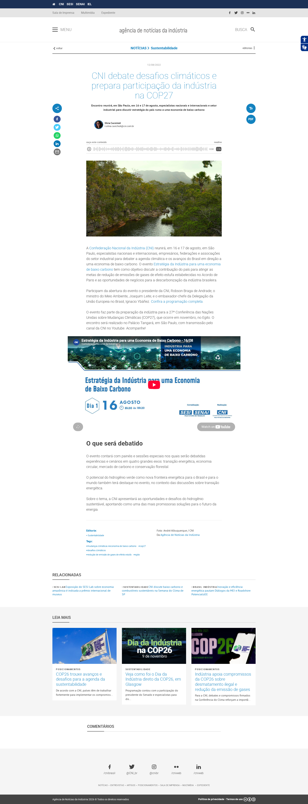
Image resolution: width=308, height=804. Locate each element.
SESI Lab (59, 587)
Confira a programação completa (177, 301)
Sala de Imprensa (63, 12)
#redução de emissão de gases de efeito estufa (108, 554)
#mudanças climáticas (96, 546)
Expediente (108, 12)
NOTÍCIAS (139, 48)
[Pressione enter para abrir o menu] (55, 29)
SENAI (80, 4)
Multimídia (88, 12)
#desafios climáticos (96, 550)
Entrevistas (117, 785)
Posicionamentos (68, 669)
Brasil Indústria (205, 587)
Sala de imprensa (170, 785)
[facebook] (230, 13)
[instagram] (242, 13)
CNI (61, 4)
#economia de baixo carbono (122, 546)
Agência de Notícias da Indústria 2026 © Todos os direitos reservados (90, 799)
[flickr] (248, 13)
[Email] (57, 152)
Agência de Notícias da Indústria (180, 535)
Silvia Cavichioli (113, 123)
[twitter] (236, 13)
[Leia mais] (84, 646)
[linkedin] (254, 13)
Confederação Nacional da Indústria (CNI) (121, 248)
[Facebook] (57, 119)
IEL (90, 4)
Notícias (103, 785)
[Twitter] (57, 127)
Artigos (131, 785)
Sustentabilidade (135, 587)
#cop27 (142, 546)
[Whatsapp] (57, 135)
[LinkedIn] (57, 143)
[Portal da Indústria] (53, 4)
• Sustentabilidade (95, 535)
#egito (137, 554)
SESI (70, 4)
